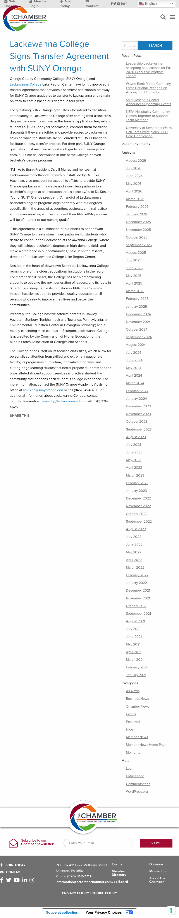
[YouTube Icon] (118, 4)
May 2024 (133, 368)
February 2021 (137, 667)
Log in (130, 768)
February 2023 (137, 483)
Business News (137, 699)
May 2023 (133, 460)
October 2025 (136, 237)
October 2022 (136, 514)
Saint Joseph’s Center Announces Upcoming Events (148, 102)
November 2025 (138, 230)
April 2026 (134, 191)
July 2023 (133, 445)
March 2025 (135, 291)
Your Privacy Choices (104, 912)
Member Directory (119, 873)
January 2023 (136, 491)
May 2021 (133, 644)
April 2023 (134, 467)
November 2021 (138, 598)
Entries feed (135, 776)
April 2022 (134, 560)
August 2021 (135, 621)
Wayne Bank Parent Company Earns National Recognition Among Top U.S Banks (148, 88)
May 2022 (133, 552)
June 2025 (134, 268)
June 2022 (134, 544)
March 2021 (134, 659)
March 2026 (135, 199)
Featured (133, 722)
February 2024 (137, 391)
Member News (137, 737)
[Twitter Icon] (114, 4)
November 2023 (138, 414)
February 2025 (137, 299)
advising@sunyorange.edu (43, 390)
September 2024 (139, 337)
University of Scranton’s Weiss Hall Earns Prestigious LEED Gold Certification (149, 132)
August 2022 (136, 529)
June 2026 (134, 176)
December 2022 (138, 498)
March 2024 (135, 383)
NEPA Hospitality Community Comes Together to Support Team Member (148, 116)
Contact (13, 872)
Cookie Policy (104, 893)
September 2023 (139, 429)
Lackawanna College (25, 84)
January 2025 (136, 306)
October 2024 (136, 329)
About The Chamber (157, 880)
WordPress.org (137, 791)
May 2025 (133, 276)
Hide (129, 729)
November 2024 (138, 322)
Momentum (134, 752)
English (150, 3)
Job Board (120, 882)
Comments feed (138, 784)
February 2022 (137, 575)
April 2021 (133, 652)
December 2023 (138, 406)
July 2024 (133, 352)
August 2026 (136, 160)
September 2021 (138, 613)
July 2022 (133, 537)
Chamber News (137, 706)
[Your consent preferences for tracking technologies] (171, 910)
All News (132, 691)
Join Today (15, 865)
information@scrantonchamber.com (84, 882)
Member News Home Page (146, 745)
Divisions (156, 864)
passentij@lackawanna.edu (61, 401)
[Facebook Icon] (112, 4)
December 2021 (138, 590)
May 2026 (133, 184)
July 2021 (133, 629)
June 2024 (134, 360)
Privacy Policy (75, 893)
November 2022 (138, 506)
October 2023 (136, 421)
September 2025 (139, 245)
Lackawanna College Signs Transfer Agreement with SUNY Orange (59, 56)
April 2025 (134, 283)
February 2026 (137, 206)
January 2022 (136, 583)
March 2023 (135, 475)
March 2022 (135, 567)
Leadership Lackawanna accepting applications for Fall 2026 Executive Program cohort (149, 69)
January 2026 (136, 214)
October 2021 (136, 606)
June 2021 (134, 637)
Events (131, 714)
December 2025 (138, 222)
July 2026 (133, 168)
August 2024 (136, 345)
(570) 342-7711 (79, 876)
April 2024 (134, 375)
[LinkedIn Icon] (122, 4)
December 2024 (138, 314)
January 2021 (136, 675)
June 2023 (134, 452)
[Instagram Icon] (125, 4)
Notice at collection (62, 912)
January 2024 (136, 398)
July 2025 (133, 260)
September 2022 (139, 521)
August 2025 (136, 253)
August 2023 (136, 437)
